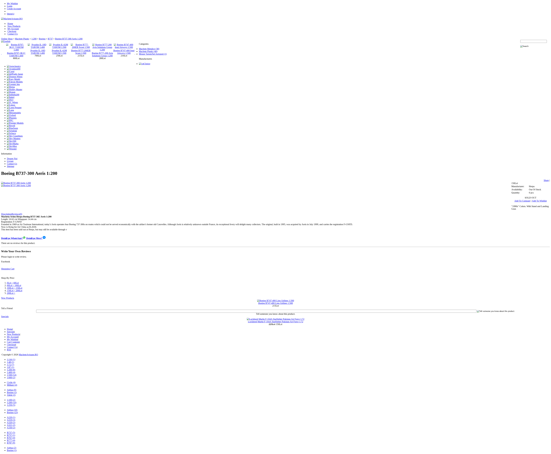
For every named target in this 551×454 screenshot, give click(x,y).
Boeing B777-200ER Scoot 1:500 (59, 51)
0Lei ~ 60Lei (13, 283)
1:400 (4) (11, 372)
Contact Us (12, 34)
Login (9, 6)
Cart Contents (13, 342)
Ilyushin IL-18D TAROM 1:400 (16, 51)
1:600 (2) (11, 377)
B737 (50, 39)
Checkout (11, 31)
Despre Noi (12, 158)
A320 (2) (11, 422)
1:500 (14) (11, 375)
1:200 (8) (11, 370)
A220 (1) (11, 417)
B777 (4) (11, 440)
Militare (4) (12, 385)
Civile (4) (11, 382)
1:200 (34, 39)
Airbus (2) (11, 448)
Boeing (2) (12, 392)
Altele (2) (11, 395)
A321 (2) (11, 425)
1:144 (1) (11, 359)
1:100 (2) (11, 400)
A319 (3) (11, 420)
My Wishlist (12, 3)
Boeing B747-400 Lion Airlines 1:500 (275, 303)
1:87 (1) (10, 367)
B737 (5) (11, 432)
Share (546, 180)
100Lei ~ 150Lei (14, 288)
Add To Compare (522, 201)
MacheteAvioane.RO (28, 354)
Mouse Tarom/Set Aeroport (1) (153, 54)
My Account (13, 29)
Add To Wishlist (539, 201)
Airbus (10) (12, 410)
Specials (5, 316)
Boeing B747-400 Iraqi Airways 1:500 (102, 51)
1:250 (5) (11, 405)
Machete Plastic (22, 39)
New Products (13, 26)
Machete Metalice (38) (149, 49)
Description (6, 214)
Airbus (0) (11, 390)
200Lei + (11, 293)
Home (10, 23)
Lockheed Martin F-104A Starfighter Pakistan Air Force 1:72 (275, 321)
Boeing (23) (12, 412)
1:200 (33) (11, 402)
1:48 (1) (10, 362)
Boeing (42, 39)
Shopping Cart (7, 269)
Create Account (14, 8)
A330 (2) (11, 427)
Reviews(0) (17, 214)
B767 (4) (11, 438)
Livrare (10, 161)
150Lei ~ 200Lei (14, 290)
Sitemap (10, 166)
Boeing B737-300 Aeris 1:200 (69, 39)
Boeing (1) (12, 450)
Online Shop (7, 39)
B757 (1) (11, 435)
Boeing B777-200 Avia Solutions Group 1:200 (80, 54)
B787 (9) (11, 443)
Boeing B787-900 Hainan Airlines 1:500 (124, 51)
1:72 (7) (10, 364)
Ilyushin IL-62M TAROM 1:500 (37, 51)
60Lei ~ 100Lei (14, 285)
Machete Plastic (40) (148, 51)
